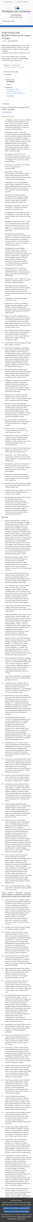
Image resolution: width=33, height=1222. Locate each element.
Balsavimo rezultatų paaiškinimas (16, 93)
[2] (22, 265)
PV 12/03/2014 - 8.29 (12, 89)
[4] (23, 282)
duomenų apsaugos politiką (24, 1216)
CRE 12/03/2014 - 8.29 (13, 91)
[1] (21, 125)
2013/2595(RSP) (15, 65)
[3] (12, 275)
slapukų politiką (12, 1218)
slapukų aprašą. (21, 1218)
